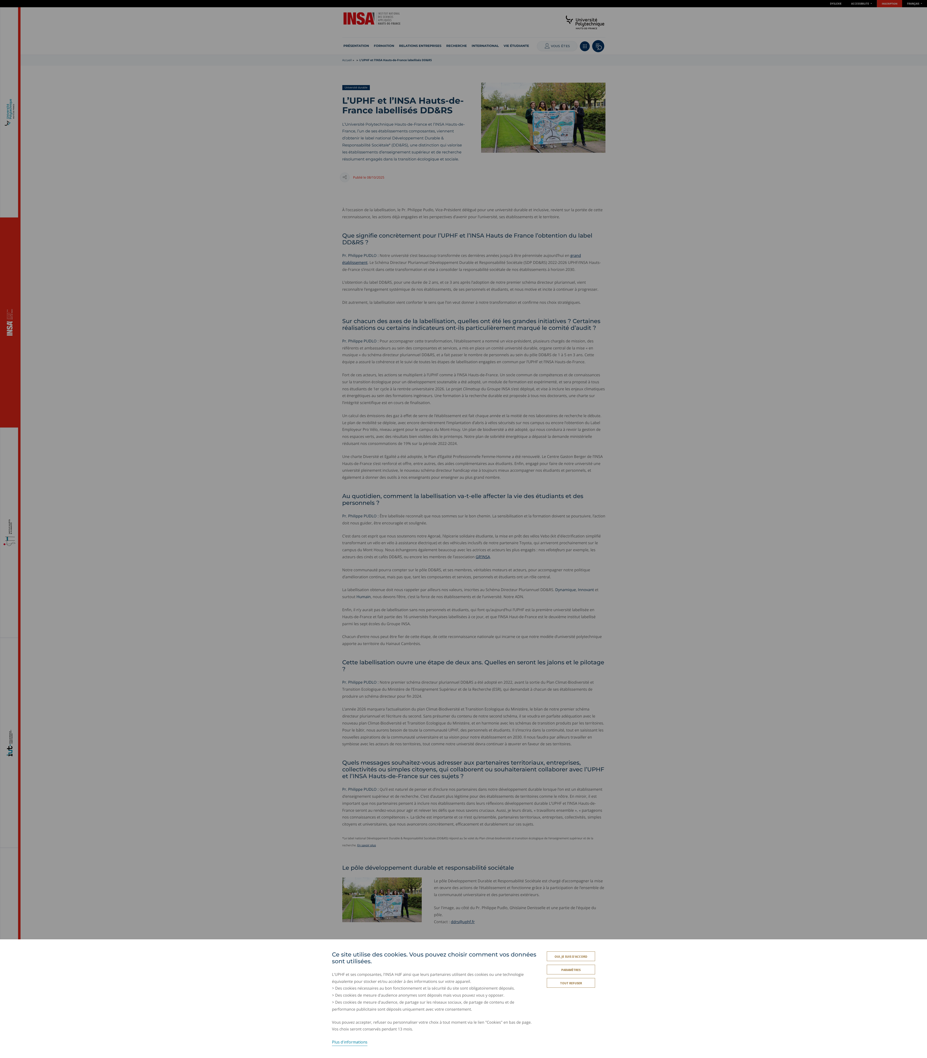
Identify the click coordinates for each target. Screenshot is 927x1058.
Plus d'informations (349, 1042)
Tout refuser (571, 983)
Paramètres (571, 970)
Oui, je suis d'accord (571, 957)
